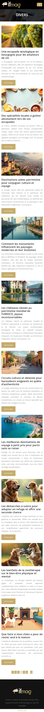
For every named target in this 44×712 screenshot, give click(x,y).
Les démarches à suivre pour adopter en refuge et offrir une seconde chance (21, 509)
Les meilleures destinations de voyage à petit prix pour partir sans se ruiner (20, 445)
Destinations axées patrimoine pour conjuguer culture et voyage (20, 183)
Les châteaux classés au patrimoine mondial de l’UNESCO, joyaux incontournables (16, 312)
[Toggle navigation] (39, 4)
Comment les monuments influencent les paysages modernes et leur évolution (18, 247)
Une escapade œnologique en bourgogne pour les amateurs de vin (20, 55)
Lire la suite (8, 83)
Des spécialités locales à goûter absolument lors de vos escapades (21, 119)
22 (31, 672)
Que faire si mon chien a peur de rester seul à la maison (22, 635)
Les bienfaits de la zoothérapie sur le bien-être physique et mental (20, 573)
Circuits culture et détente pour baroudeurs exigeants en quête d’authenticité (21, 381)
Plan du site (22, 710)
